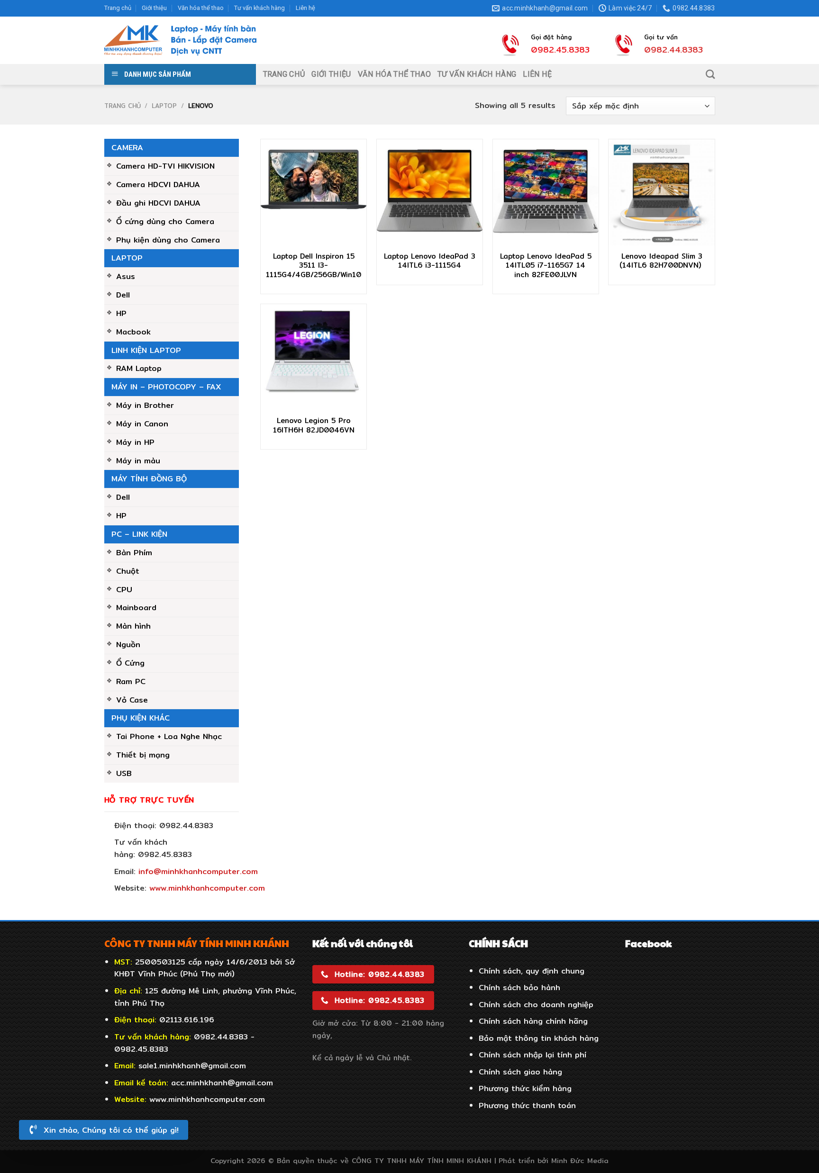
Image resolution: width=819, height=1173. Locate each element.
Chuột (127, 571)
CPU (124, 589)
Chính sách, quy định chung (531, 971)
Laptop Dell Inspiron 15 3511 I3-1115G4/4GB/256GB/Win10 (313, 266)
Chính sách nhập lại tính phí (532, 1054)
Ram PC (131, 681)
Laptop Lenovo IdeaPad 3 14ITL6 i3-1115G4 (429, 261)
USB (124, 773)
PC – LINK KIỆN (139, 534)
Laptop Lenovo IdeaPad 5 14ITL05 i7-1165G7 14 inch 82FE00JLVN (546, 266)
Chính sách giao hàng (520, 1071)
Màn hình (133, 626)
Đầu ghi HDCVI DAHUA (158, 203)
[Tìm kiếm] (710, 74)
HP (121, 313)
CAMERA (127, 147)
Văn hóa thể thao (201, 7)
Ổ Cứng (130, 663)
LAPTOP (164, 105)
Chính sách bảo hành (519, 987)
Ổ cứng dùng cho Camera (165, 221)
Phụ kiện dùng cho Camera (168, 240)
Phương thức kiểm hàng (525, 1088)
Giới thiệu (154, 7)
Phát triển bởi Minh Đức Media (554, 1160)
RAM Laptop (139, 368)
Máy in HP (135, 442)
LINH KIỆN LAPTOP (146, 350)
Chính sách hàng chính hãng (533, 1021)
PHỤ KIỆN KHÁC (140, 718)
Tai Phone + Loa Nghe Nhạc (169, 736)
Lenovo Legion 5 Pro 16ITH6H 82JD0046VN (314, 425)
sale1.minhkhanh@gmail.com (192, 1065)
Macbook (133, 331)
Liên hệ (305, 7)
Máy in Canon (142, 423)
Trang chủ (117, 7)
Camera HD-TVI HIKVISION (165, 166)
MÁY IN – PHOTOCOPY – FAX (166, 386)
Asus (125, 276)
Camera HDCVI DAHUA (158, 184)
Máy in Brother (145, 405)
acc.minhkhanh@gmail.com (222, 1082)
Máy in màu (138, 460)
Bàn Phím (134, 552)
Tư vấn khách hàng (259, 7)
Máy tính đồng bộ (149, 478)
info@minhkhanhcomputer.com (198, 871)
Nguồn (128, 644)
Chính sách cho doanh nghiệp (536, 1004)
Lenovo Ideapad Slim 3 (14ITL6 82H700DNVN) (661, 261)
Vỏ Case (132, 700)
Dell (123, 295)
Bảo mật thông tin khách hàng (539, 1038)
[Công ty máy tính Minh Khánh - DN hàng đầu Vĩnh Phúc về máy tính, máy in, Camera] (180, 40)
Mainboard (136, 607)
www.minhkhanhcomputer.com (207, 888)
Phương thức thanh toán (527, 1105)
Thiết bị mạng (143, 755)
